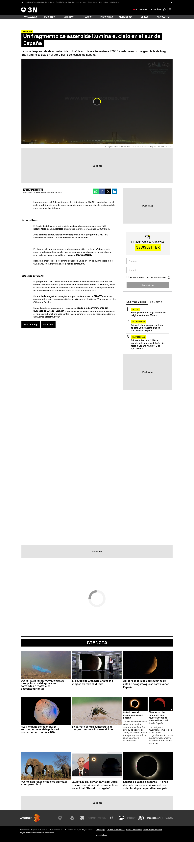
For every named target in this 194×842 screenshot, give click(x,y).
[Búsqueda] (170, 9)
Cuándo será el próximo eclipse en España (133, 715)
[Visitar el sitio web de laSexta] (72, 818)
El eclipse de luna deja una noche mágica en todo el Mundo (148, 314)
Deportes (49, 17)
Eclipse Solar (138, 337)
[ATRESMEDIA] (30, 818)
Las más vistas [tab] (136, 301)
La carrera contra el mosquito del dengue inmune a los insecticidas (92, 728)
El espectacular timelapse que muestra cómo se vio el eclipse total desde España (158, 718)
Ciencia (97, 642)
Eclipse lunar (138, 322)
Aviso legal (100, 830)
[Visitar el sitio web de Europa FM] (131, 818)
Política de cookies (134, 830)
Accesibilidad (101, 835)
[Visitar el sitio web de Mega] (102, 818)
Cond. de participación (152, 830)
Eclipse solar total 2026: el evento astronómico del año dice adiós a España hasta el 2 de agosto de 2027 (148, 344)
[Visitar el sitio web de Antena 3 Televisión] (62, 818)
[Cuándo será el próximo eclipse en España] (135, 704)
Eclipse (135, 309)
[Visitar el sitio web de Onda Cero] (121, 818)
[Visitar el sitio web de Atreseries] (111, 818)
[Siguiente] (171, 2)
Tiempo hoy (103, 2)
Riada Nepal (93, 2)
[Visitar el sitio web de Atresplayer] (155, 818)
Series (144, 17)
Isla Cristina (114, 2)
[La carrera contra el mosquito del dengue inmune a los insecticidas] (97, 711)
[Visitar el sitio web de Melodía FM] (141, 818)
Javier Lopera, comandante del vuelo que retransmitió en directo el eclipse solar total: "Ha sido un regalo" (95, 785)
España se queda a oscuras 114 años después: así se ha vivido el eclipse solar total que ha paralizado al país (145, 785)
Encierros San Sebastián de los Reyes (39, 2)
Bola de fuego (31, 324)
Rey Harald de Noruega (77, 2)
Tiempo (87, 17)
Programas (106, 17)
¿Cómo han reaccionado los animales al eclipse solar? (44, 783)
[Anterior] (22, 2)
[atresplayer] (158, 9)
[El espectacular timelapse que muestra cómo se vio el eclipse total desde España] (161, 704)
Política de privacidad (116, 830)
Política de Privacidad (156, 277)
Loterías (68, 17)
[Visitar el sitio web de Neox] (82, 818)
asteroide (48, 324)
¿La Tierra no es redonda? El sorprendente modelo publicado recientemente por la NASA (40, 729)
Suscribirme (148, 285)
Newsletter (163, 17)
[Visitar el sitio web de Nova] (92, 818)
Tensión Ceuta (61, 2)
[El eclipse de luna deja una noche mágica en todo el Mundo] (97, 665)
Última (141, 9)
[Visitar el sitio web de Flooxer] (168, 818)
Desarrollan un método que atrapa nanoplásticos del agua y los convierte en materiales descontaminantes (42, 684)
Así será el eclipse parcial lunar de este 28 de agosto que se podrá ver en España (147, 328)
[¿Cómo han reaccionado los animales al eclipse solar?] (46, 766)
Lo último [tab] (156, 301)
